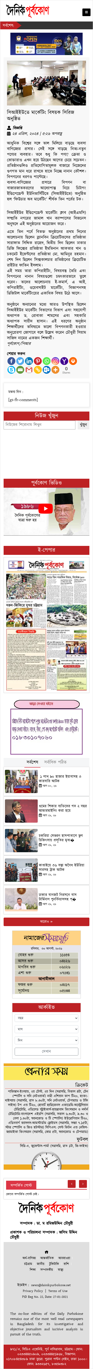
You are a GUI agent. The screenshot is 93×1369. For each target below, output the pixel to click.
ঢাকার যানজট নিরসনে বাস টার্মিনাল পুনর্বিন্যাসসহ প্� (58, 897)
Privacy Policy (33, 1291)
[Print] (73, 361)
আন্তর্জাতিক (47, 1258)
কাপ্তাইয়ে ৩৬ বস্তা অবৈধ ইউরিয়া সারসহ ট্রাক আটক (61, 868)
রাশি (66, 1264)
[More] (55, 370)
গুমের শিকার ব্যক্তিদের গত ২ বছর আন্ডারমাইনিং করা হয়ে (63, 808)
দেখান (46, 1051)
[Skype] (11, 370)
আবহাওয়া (64, 1258)
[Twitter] (20, 361)
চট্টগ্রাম (28, 1264)
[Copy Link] (38, 370)
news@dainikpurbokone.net (51, 1285)
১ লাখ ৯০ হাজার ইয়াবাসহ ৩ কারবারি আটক (60, 779)
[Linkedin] (29, 361)
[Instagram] (55, 361)
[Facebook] (11, 361)
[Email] (20, 370)
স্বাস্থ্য (60, 1270)
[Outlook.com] (47, 370)
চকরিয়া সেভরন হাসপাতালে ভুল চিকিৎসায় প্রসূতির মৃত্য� (61, 838)
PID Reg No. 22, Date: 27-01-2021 (45, 1296)
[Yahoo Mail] (64, 361)
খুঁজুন (83, 425)
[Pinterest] (38, 361)
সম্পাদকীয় (46, 1270)
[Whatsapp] (47, 361)
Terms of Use (57, 1291)
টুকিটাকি (54, 1264)
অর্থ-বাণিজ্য (29, 1258)
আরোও (45, 921)
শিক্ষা (33, 1270)
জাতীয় (40, 1264)
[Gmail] (29, 370)
